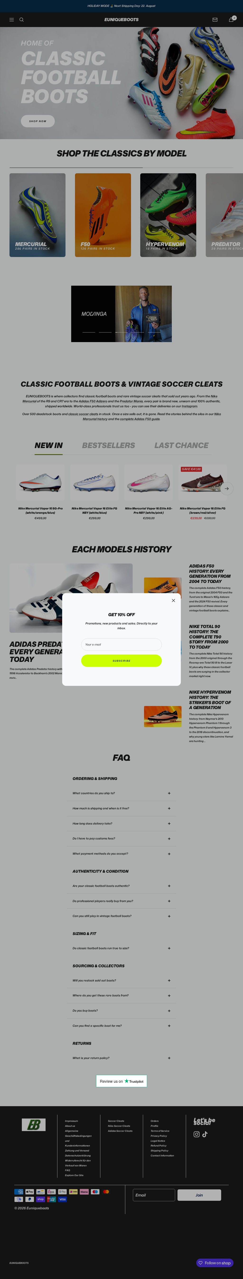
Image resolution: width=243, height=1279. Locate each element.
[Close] (173, 600)
